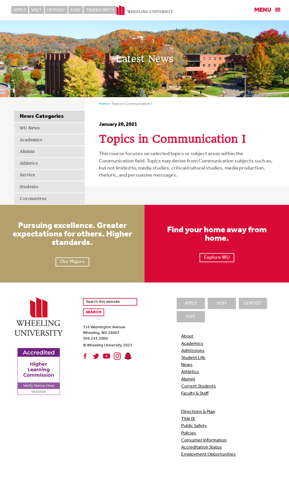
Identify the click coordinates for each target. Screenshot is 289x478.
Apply (20, 10)
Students (29, 186)
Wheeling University (144, 10)
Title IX (188, 419)
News (186, 365)
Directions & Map (198, 412)
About (187, 336)
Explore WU (217, 257)
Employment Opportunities (208, 454)
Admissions (193, 351)
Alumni (27, 151)
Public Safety (194, 426)
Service (27, 174)
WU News (30, 128)
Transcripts (100, 10)
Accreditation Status (201, 447)
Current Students (198, 386)
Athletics (29, 163)
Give (75, 10)
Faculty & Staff (195, 393)
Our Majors (72, 261)
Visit (36, 10)
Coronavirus (33, 198)
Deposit (56, 10)
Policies (188, 433)
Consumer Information (204, 440)
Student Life (193, 358)
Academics (31, 139)
